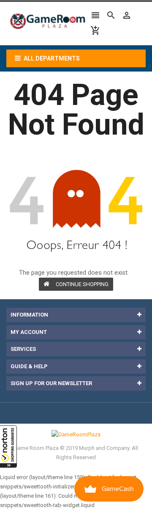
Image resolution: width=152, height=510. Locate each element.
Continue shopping (82, 284)
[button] (8, 446)
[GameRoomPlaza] (76, 434)
